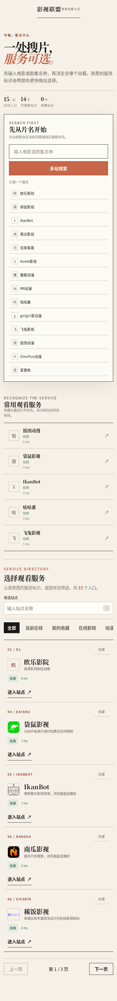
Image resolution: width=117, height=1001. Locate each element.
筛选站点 (11, 597)
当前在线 (34, 627)
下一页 (101, 969)
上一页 (15, 969)
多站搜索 (58, 168)
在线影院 (87, 627)
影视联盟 (49, 9)
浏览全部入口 (70, 9)
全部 (11, 627)
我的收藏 (60, 627)
